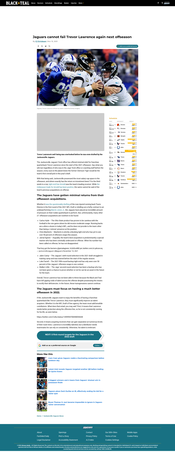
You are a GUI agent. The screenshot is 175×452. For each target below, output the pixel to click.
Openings (62, 432)
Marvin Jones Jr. (57, 210)
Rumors (40, 3)
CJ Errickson (40, 41)
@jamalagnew (63, 248)
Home (39, 416)
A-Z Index (90, 440)
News (33, 3)
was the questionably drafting (58, 204)
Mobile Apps (132, 432)
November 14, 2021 (70, 251)
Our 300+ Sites (111, 432)
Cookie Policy (132, 436)
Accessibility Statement (68, 440)
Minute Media (26, 445)
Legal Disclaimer (43, 440)
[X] (162, 3)
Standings (58, 3)
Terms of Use (110, 436)
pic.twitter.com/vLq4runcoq (91, 248)
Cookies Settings (112, 440)
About (39, 432)
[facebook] (158, 3)
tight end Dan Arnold (57, 184)
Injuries (74, 3)
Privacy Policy (91, 436)
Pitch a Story (64, 436)
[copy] (49, 46)
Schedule (48, 3)
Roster (66, 3)
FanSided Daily (43, 436)
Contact (89, 432)
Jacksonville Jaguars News (54, 416)
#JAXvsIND (75, 248)
